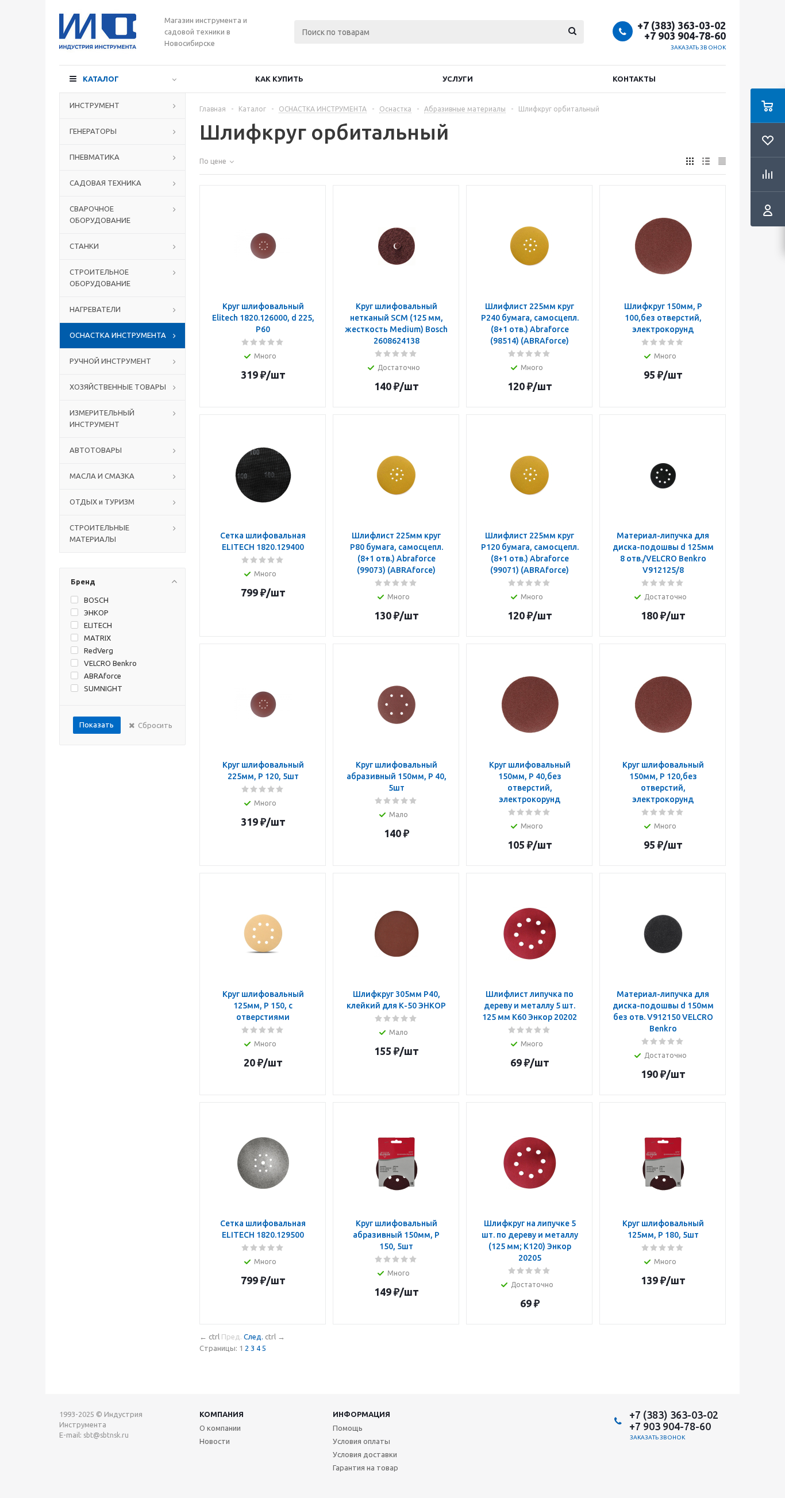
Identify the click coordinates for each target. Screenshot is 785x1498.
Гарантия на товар (365, 1468)
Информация (361, 1414)
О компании (220, 1428)
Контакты (634, 79)
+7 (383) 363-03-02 (681, 25)
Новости (214, 1441)
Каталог (101, 79)
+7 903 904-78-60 (685, 35)
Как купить (279, 79)
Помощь (348, 1428)
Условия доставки (365, 1454)
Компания (221, 1414)
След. (253, 1337)
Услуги (457, 79)
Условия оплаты (361, 1441)
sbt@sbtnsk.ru (106, 1435)
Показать (96, 725)
